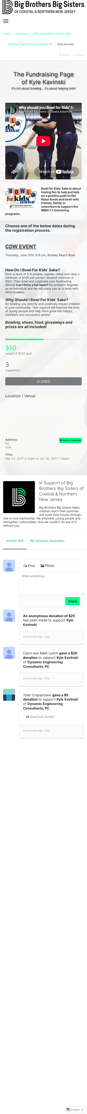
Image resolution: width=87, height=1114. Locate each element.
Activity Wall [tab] (15, 540)
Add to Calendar (71, 440)
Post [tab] (31, 565)
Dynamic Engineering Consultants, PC (43, 664)
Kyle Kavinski (67, 657)
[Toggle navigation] (5, 21)
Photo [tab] (49, 565)
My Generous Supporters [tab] (47, 540)
